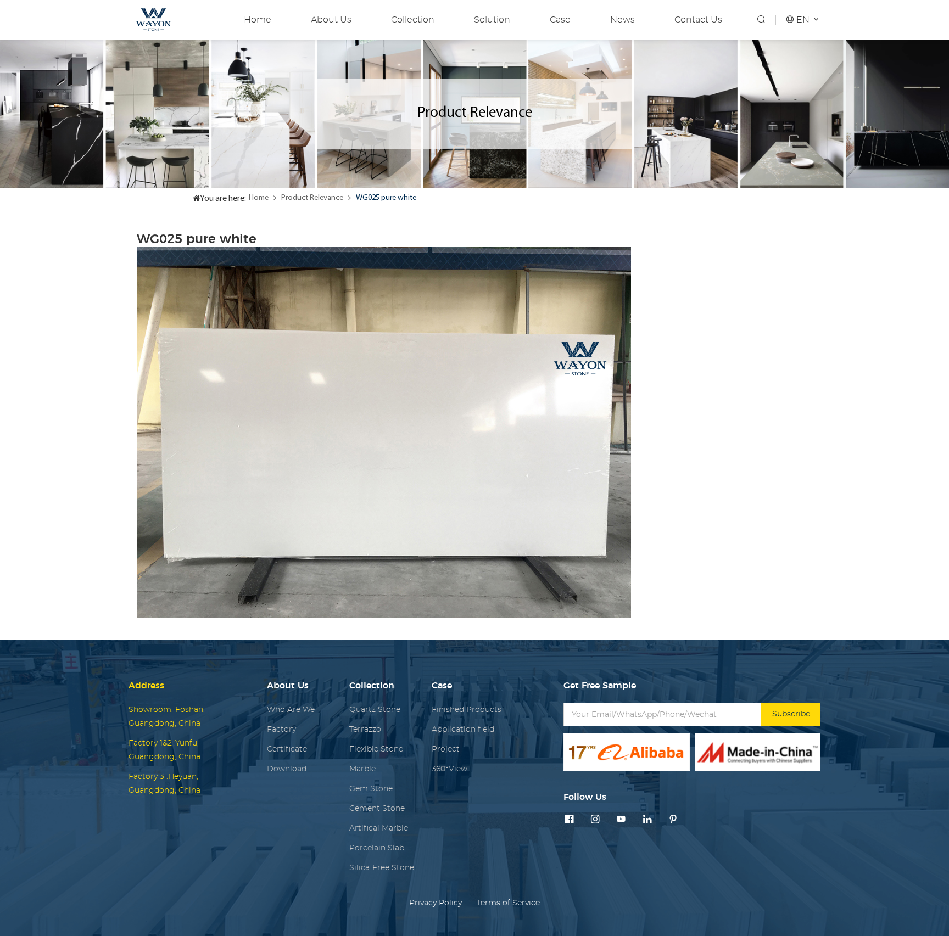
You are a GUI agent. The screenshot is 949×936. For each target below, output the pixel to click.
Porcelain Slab (376, 848)
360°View (449, 769)
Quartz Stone (374, 709)
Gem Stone (371, 788)
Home (257, 19)
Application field (463, 729)
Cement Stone (377, 808)
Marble (362, 769)
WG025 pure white (386, 198)
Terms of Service (508, 903)
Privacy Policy (435, 903)
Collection (412, 19)
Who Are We (291, 709)
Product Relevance (312, 198)
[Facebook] (569, 820)
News (622, 19)
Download (286, 769)
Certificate (287, 749)
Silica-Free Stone (381, 868)
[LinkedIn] (647, 820)
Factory (281, 729)
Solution (492, 19)
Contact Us (698, 19)
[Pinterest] (673, 820)
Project (446, 749)
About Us (331, 19)
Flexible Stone (376, 749)
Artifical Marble (378, 828)
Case (560, 19)
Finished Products (466, 709)
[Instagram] (595, 820)
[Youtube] (621, 820)
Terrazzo (365, 729)
